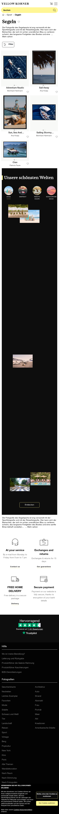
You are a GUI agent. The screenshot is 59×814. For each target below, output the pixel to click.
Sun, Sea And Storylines (15, 133)
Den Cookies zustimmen (47, 803)
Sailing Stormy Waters (43, 133)
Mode (4, 705)
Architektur (40, 687)
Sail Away (44, 88)
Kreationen (40, 724)
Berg (4, 742)
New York (6, 751)
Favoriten (6, 701)
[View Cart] (51, 3)
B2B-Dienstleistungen (12, 672)
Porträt (38, 710)
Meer (37, 714)
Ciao (15, 163)
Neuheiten (6, 692)
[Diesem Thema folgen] (19, 22)
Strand (38, 696)
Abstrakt (39, 701)
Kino (4, 755)
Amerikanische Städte (45, 728)
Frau (37, 705)
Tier (3, 719)
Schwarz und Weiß (10, 714)
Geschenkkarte (9, 687)
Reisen (5, 728)
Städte (5, 710)
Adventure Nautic (15, 88)
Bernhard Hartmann (15, 91)
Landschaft (7, 724)
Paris (4, 760)
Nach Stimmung (9, 778)
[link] (15, 3)
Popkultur (6, 746)
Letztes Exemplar (10, 696)
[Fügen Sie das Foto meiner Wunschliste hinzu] (27, 92)
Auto (37, 692)
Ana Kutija (44, 91)
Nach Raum (7, 773)
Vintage (5, 737)
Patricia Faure (15, 165)
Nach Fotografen (9, 783)
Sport (4, 733)
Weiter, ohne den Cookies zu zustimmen (47, 795)
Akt (36, 719)
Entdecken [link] (29, 505)
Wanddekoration (9, 769)
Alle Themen (7, 764)
